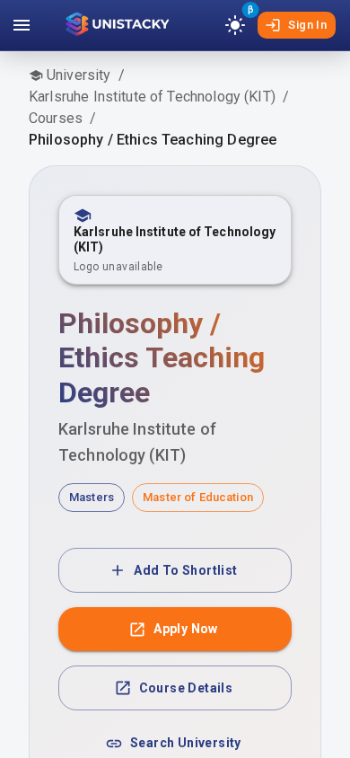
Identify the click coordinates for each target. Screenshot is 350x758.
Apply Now (185, 628)
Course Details (186, 688)
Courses (56, 118)
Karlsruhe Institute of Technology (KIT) (152, 96)
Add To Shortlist (185, 570)
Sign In (307, 24)
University (79, 75)
